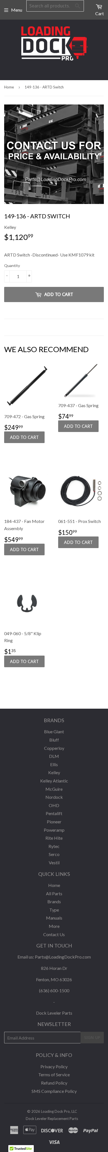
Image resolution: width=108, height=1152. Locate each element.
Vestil (54, 862)
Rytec (54, 846)
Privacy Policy (54, 1066)
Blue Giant (54, 731)
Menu (16, 9)
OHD (54, 805)
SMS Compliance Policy (54, 1091)
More (54, 926)
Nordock (54, 797)
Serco (54, 854)
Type (54, 909)
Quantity (12, 265)
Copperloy (54, 748)
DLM (54, 756)
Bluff (54, 739)
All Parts (54, 893)
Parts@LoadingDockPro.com (63, 956)
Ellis (54, 764)
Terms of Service (54, 1074)
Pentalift (54, 813)
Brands (54, 901)
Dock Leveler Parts (54, 1012)
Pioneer (54, 821)
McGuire (54, 789)
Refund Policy (54, 1082)
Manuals (54, 917)
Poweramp (54, 829)
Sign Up (92, 1037)
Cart (99, 13)
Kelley (54, 772)
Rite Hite (54, 838)
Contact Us (54, 934)
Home (9, 87)
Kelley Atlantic (54, 780)
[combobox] (55, 6)
